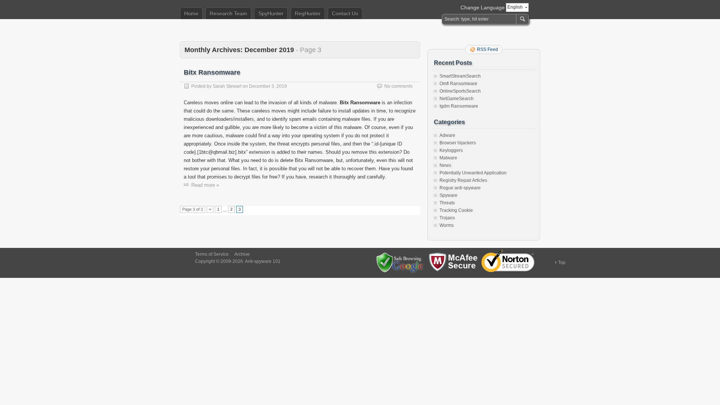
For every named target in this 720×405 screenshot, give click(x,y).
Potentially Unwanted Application (473, 173)
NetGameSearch (457, 98)
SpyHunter (271, 13)
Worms (447, 225)
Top (562, 262)
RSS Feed (487, 49)
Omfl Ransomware (458, 83)
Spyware (449, 195)
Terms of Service (212, 254)
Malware (448, 157)
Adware (447, 135)
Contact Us (345, 13)
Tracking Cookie (456, 210)
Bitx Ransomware (212, 72)
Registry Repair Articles (463, 180)
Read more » (205, 185)
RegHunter (308, 13)
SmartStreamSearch (460, 76)
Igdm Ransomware (459, 106)
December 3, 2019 (268, 86)
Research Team (228, 13)
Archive (242, 254)
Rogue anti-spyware (460, 187)
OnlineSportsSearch (460, 91)
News (445, 165)
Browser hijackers (458, 143)
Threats (447, 203)
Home (191, 13)
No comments (398, 86)
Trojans (447, 217)
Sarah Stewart (227, 86)
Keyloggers (451, 150)
